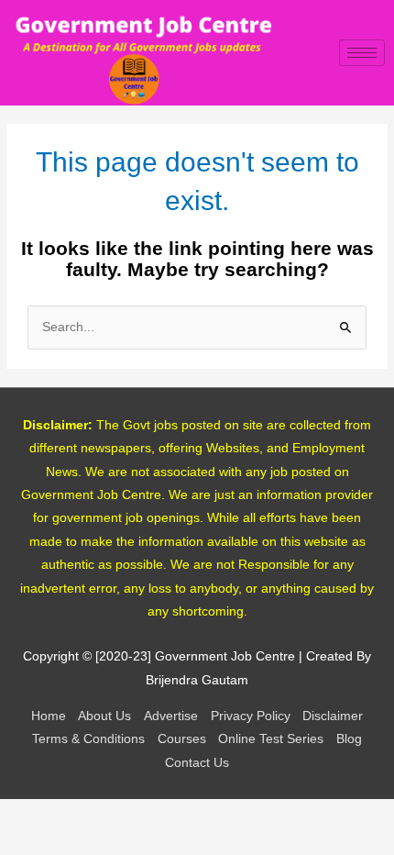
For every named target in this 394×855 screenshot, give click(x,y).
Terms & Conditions (88, 739)
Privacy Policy (250, 716)
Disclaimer (332, 716)
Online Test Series (270, 739)
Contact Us (197, 763)
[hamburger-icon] (362, 52)
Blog (349, 739)
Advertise (171, 716)
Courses (182, 739)
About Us (104, 716)
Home (48, 716)
